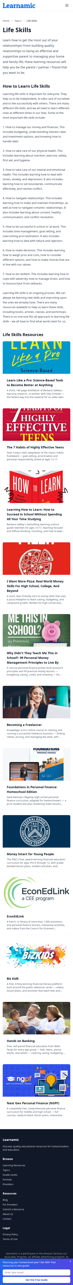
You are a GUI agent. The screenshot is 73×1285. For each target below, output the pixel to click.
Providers (8, 1184)
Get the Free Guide (37, 1279)
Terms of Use (10, 1239)
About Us (8, 1214)
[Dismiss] (70, 1261)
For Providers (10, 1204)
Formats (7, 1179)
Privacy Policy (10, 1234)
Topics (18, 20)
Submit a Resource (13, 1209)
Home (6, 20)
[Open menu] (66, 5)
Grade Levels (10, 1174)
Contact (7, 1218)
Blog (5, 1199)
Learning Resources (14, 1165)
